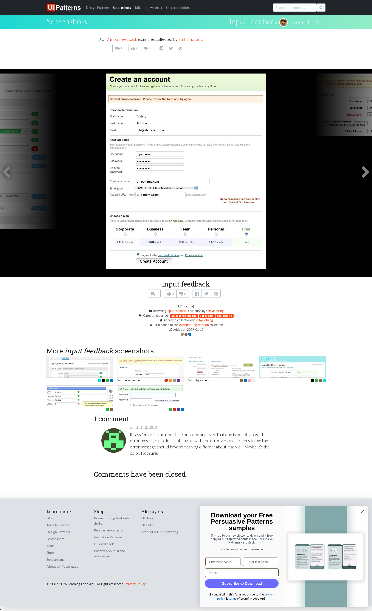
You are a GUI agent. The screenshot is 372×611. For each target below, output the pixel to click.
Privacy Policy (135, 584)
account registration (184, 315)
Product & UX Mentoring (159, 532)
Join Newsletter (58, 525)
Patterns (98, 7)
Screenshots (122, 7)
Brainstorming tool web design (111, 520)
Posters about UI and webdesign (109, 553)
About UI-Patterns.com (63, 566)
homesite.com (132, 380)
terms (232, 598)
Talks (138, 7)
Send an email (56, 559)
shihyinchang (190, 39)
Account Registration (194, 325)
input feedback (253, 21)
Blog (50, 518)
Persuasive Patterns (108, 530)
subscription (224, 315)
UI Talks (147, 525)
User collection (307, 22)
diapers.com (202, 380)
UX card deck (104, 544)
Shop (50, 552)
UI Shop (147, 518)
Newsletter (154, 7)
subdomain (206, 315)
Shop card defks (178, 7)
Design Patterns (58, 532)
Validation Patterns (108, 537)
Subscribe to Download (242, 583)
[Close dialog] (362, 511)
